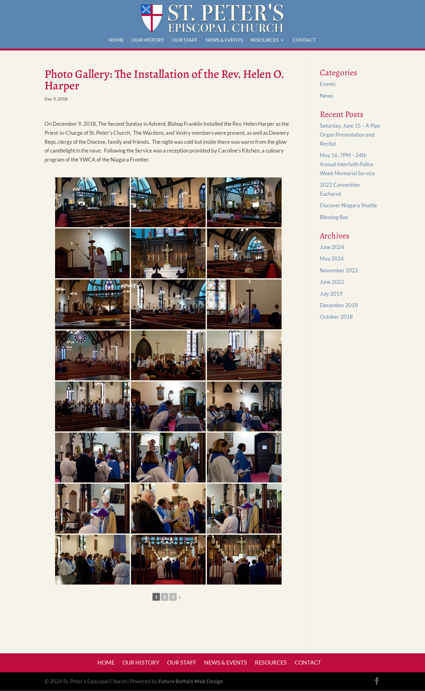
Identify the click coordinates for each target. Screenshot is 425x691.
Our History (148, 40)
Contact (304, 40)
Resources (264, 40)
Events (327, 84)
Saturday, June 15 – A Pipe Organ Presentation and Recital (350, 134)
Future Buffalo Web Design (190, 681)
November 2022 (339, 270)
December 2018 (339, 305)
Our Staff (185, 40)
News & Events (224, 40)
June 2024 (332, 247)
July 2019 (331, 293)
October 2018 (336, 316)
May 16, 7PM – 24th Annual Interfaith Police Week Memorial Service (347, 164)
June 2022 (332, 282)
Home (116, 40)
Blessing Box (334, 217)
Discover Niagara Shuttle (348, 205)
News (326, 95)
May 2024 (332, 258)
